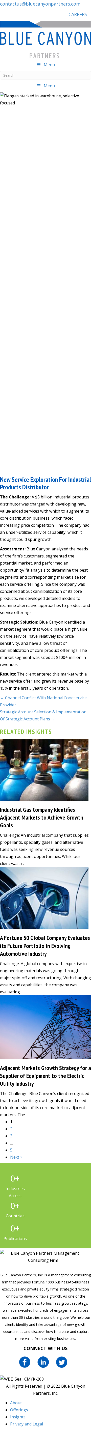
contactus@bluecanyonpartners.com (40, 4)
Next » (16, 1157)
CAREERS (78, 14)
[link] (16, 1403)
